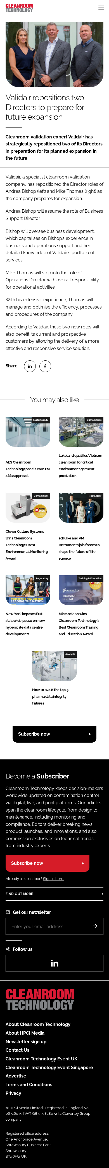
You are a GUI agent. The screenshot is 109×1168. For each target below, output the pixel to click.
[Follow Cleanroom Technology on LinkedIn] (54, 965)
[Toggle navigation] (101, 8)
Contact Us (17, 1050)
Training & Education (90, 578)
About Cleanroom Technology (38, 1024)
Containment (94, 419)
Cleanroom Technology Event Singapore (49, 1067)
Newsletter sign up (26, 1041)
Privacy (13, 1093)
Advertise (16, 1076)
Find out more (19, 894)
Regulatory (95, 495)
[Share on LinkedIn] (30, 366)
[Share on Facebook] (45, 366)
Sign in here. (53, 879)
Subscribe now (34, 734)
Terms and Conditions (29, 1084)
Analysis (70, 654)
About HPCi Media (25, 1033)
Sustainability (40, 419)
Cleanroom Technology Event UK (41, 1059)
